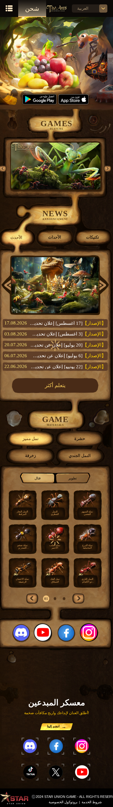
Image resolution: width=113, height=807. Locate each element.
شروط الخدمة (92, 802)
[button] (107, 168)
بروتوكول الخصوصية (63, 802)
